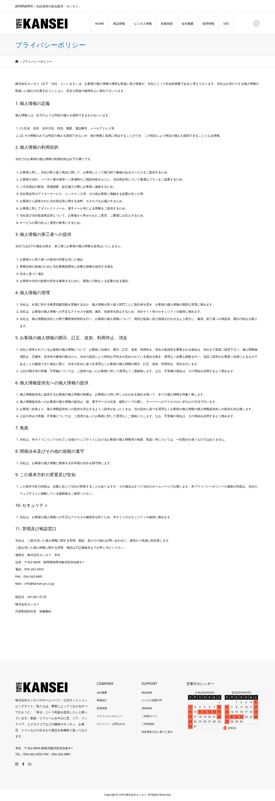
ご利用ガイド (149, 716)
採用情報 (208, 23)
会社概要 (188, 23)
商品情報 (119, 23)
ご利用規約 (148, 724)
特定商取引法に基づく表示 (157, 732)
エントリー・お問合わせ (111, 724)
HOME (99, 23)
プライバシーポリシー (109, 716)
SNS (226, 23)
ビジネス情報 (143, 23)
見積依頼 (167, 23)
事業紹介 (102, 700)
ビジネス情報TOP (152, 700)
